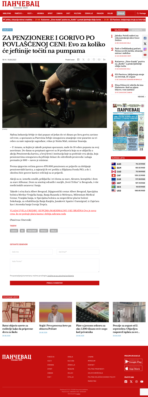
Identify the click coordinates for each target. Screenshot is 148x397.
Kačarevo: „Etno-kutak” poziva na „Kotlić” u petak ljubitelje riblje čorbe (67, 19)
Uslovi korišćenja (95, 373)
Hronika (40, 13)
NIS (22, 231)
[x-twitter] (131, 381)
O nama (90, 357)
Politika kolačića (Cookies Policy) (101, 377)
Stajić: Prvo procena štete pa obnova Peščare (55, 327)
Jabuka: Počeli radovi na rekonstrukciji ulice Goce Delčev (127, 37)
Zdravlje (89, 13)
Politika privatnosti (96, 369)
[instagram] (136, 381)
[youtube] (141, 381)
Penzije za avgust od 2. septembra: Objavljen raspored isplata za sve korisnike (125, 329)
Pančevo (18, 13)
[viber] (93, 59)
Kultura (77, 13)
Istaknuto (137, 30)
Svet (68, 13)
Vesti (29, 13)
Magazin (100, 13)
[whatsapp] (88, 59)
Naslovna (7, 13)
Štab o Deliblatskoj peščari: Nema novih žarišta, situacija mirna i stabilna (129, 50)
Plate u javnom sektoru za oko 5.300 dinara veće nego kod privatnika (91, 328)
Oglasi (110, 13)
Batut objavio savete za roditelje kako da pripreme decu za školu (17, 328)
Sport (50, 13)
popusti (44, 231)
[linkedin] (104, 59)
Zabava (59, 13)
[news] (18, 312)
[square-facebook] (125, 381)
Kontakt (91, 365)
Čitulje (121, 13)
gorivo (14, 231)
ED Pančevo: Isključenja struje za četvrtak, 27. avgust (129, 75)
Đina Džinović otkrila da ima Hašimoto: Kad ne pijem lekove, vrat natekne (129, 87)
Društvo (7, 30)
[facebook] (78, 59)
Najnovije (120, 30)
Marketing (92, 381)
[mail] (99, 59)
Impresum (91, 361)
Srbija (53, 231)
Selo (129, 43)
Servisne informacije (134, 79)
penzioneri (32, 231)
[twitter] (83, 59)
